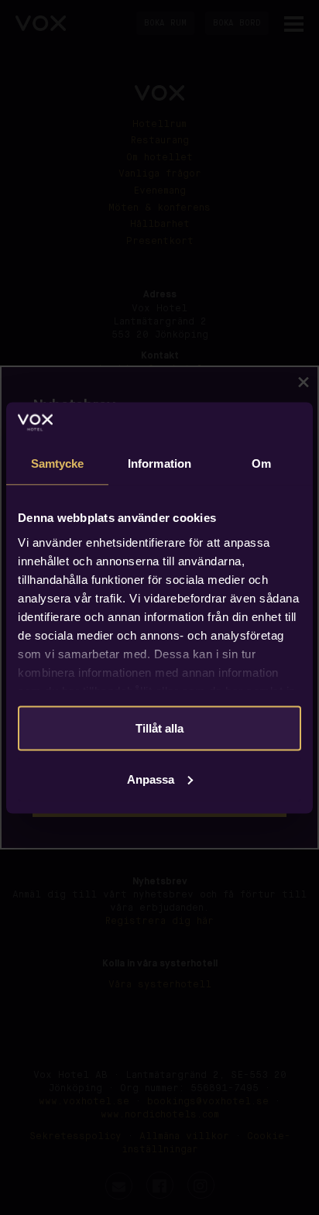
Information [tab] (159, 463)
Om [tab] (261, 463)
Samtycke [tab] (57, 463)
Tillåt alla (159, 728)
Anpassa (150, 778)
